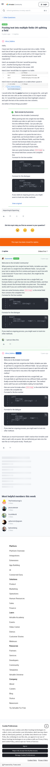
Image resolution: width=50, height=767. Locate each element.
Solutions (13, 579)
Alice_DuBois (10, 41)
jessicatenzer (13, 507)
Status (12, 698)
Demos (12, 631)
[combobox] (25, 10)
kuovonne (8, 258)
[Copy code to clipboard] (42, 162)
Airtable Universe (16, 674)
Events (12, 622)
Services (12, 655)
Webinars (13, 641)
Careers (12, 688)
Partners (12, 650)
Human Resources (17, 598)
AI (10, 570)
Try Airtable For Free (17, 708)
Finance (12, 608)
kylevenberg (12, 528)
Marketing (13, 589)
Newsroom (13, 703)
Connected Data (16, 574)
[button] (2, 5)
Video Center (14, 627)
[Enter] (4, 10)
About (11, 684)
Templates (13, 670)
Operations (13, 593)
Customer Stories (16, 636)
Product (12, 584)
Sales (11, 603)
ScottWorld (12, 514)
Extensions (13, 560)
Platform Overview (17, 551)
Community (14, 665)
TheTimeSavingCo (15, 501)
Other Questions (9, 17)
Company (13, 679)
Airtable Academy (16, 617)
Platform (13, 546)
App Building (14, 565)
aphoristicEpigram (15, 521)
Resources (13, 646)
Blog (11, 693)
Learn (11, 612)
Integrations (14, 555)
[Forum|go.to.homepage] (14, 4)
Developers (13, 660)
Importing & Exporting (11, 210)
